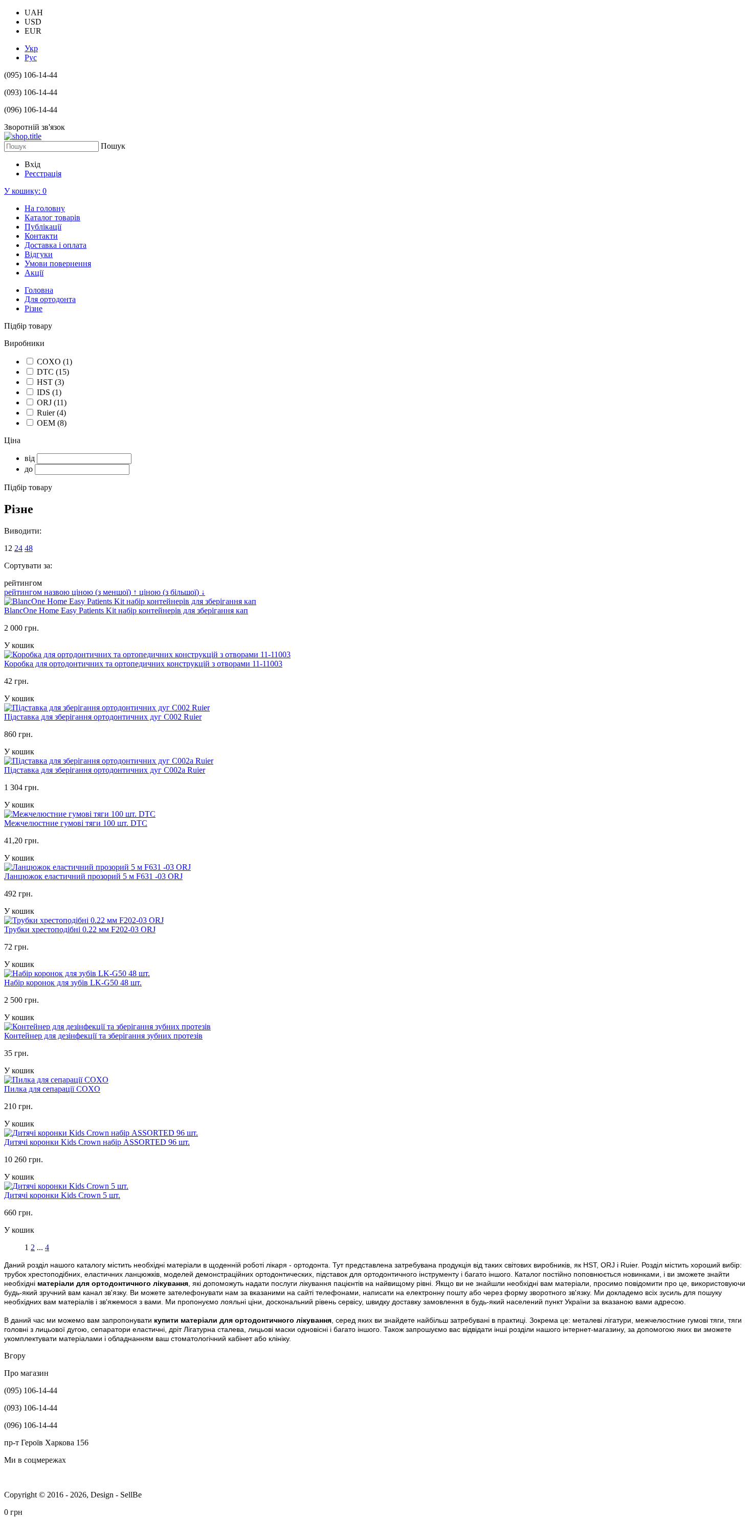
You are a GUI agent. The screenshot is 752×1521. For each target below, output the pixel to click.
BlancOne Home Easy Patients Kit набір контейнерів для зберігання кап (126, 610)
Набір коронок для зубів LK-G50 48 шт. (73, 982)
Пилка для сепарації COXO (52, 1089)
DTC (53, 371)
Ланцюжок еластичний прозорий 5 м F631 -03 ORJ (93, 876)
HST (50, 382)
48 (29, 548)
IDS (49, 392)
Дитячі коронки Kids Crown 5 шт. (62, 1195)
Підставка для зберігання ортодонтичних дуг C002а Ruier (104, 770)
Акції (34, 272)
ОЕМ (52, 423)
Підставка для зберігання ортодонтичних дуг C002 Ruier (103, 716)
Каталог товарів (52, 217)
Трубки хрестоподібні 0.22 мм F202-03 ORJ (80, 929)
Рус (31, 57)
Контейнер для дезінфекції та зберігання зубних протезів (103, 1035)
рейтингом (24, 592)
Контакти (41, 236)
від (30, 458)
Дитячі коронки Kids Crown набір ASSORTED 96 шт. (97, 1142)
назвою (58, 592)
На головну (45, 208)
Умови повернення (58, 263)
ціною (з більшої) (172, 592)
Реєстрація (43, 173)
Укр (31, 48)
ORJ (52, 402)
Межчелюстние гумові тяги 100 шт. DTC (75, 823)
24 (18, 548)
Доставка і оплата (55, 245)
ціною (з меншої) (104, 592)
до (29, 469)
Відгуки (39, 254)
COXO (54, 361)
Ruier (51, 412)
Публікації (43, 226)
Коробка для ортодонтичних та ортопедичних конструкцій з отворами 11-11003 (143, 663)
